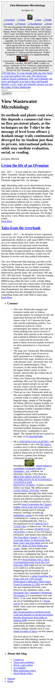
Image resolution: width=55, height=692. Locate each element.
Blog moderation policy (24, 670)
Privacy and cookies (23, 665)
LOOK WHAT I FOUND (26, 490)
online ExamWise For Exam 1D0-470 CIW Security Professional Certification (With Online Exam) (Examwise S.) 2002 (32, 580)
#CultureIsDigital (34, 436)
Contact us (18, 659)
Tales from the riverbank (20, 228)
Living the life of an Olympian (25, 165)
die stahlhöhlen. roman (28, 514)
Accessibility (19, 668)
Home (10, 681)
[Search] (6, 93)
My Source (45, 444)
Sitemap (11, 678)
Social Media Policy (23, 673)
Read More (6, 221)
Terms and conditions (23, 662)
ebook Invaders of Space (25, 631)
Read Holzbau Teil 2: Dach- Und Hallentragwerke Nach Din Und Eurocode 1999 (31, 562)
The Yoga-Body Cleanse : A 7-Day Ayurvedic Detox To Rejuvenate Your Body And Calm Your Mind (31, 540)
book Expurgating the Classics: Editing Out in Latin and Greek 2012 (32, 505)
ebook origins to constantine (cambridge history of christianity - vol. (32, 468)
